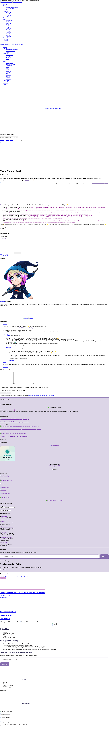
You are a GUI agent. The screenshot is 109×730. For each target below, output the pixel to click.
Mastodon (2, 666)
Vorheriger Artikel (4, 254)
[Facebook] (11, 97)
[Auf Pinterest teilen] (56, 251)
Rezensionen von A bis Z (12, 7)
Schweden (8, 34)
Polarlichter (8, 15)
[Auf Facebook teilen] (11, 251)
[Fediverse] (54, 108)
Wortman (5, 324)
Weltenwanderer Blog (14, 724)
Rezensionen (3, 578)
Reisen (4, 19)
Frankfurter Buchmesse (7, 527)
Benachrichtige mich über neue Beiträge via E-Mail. (14, 390)
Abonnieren (104, 556)
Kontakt (5, 636)
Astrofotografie (9, 12)
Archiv (1, 509)
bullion (4, 362)
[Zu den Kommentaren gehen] (11, 589)
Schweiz (8, 35)
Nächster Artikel (4, 255)
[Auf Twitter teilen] (34, 251)
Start (55, 465)
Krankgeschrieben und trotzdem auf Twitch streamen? (14, 436)
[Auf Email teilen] (79, 251)
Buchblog (5, 5)
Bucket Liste (6, 38)
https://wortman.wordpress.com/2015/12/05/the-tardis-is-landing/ (18, 328)
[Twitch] (34, 108)
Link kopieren (17, 252)
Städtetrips (8, 36)
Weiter (58, 465)
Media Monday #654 (8, 612)
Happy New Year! (6, 615)
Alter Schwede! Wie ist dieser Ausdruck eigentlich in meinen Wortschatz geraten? (20, 429)
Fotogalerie (5, 11)
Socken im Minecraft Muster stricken (11, 643)
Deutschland (9, 23)
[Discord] (11, 108)
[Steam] (59, 108)
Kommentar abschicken (6, 393)
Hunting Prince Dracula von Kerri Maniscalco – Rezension (22, 593)
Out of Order (5, 619)
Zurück (51, 465)
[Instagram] (34, 97)
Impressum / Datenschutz (9, 637)
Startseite (5, 4)
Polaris (3, 521)
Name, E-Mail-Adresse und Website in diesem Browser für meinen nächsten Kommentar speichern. (25, 387)
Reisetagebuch (9, 20)
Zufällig (54, 466)
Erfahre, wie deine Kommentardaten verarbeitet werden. (41, 395)
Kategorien (2, 506)
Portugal (8, 31)
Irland (7, 24)
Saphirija (2, 301)
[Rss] (79, 97)
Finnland (8, 27)
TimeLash (4, 532)
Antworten (5, 334)
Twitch (4, 17)
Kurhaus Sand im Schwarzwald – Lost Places (13, 645)
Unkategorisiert (9, 140)
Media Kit (5, 40)
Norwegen (8, 28)
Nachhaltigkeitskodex (11, 21)
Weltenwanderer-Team (8, 633)
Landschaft (8, 13)
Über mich (5, 39)
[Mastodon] (48, 108)
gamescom (4, 516)
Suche (16, 137)
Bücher (7, 9)
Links (4, 42)
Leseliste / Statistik (10, 8)
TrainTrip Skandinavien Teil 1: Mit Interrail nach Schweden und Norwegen (20, 646)
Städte (7, 16)
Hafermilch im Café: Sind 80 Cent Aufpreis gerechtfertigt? (14, 421)
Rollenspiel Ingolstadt (8, 634)
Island (7, 26)
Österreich (8, 30)
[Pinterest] (56, 97)
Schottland (8, 32)
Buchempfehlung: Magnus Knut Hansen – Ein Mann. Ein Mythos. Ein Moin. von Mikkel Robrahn (26, 649)
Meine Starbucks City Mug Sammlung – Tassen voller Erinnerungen (19, 647)
